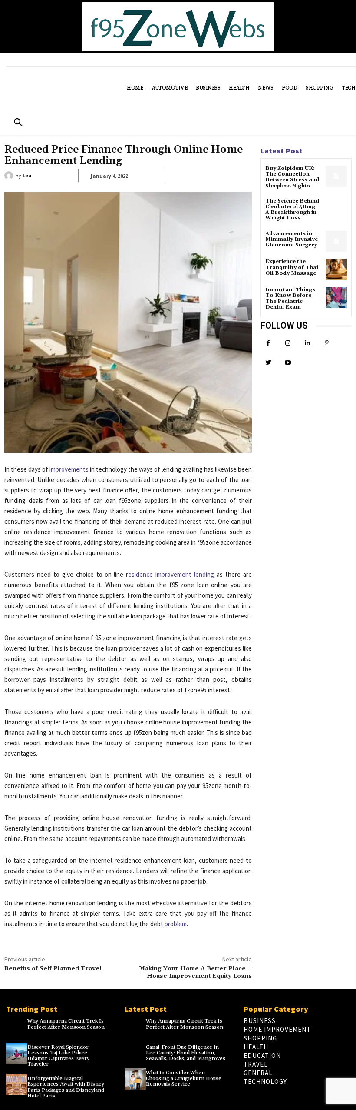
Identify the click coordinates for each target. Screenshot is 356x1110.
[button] (18, 123)
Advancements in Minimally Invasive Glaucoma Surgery (291, 239)
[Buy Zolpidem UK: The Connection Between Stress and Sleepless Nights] (336, 176)
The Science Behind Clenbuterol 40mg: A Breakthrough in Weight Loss (292, 210)
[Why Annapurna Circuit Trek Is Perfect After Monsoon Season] (16, 1027)
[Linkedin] (307, 343)
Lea (27, 175)
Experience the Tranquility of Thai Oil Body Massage (291, 267)
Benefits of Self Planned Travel (53, 969)
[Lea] (10, 175)
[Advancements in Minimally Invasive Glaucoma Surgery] (336, 241)
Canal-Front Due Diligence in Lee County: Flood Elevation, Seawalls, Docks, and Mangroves (185, 1053)
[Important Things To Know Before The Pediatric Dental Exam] (336, 297)
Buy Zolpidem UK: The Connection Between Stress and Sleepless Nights (292, 177)
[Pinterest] (326, 343)
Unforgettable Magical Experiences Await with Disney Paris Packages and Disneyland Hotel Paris (65, 1087)
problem (176, 924)
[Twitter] (268, 362)
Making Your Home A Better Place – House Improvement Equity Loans (195, 972)
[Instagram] (287, 343)
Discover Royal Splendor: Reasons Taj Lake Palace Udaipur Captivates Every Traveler (58, 1056)
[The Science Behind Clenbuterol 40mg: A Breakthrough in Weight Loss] (336, 208)
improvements (69, 469)
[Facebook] (268, 343)
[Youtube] (287, 362)
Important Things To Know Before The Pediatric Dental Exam (290, 298)
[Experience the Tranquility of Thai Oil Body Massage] (336, 269)
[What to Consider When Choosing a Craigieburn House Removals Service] (135, 1079)
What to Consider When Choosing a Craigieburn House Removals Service (183, 1078)
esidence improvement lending (171, 574)
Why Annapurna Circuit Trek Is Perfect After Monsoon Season (66, 1024)
